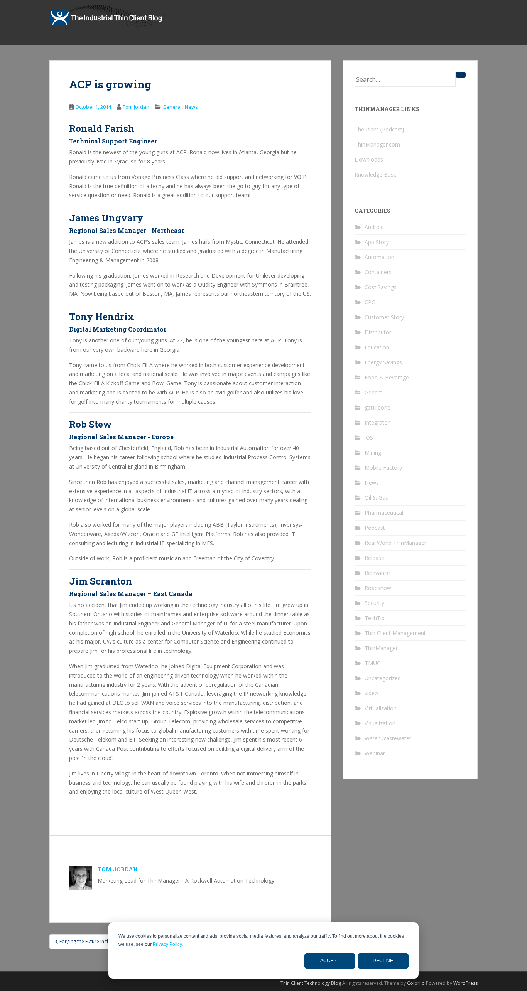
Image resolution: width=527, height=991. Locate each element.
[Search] (461, 75)
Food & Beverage (387, 377)
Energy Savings (383, 362)
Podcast (375, 527)
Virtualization (381, 708)
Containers (378, 272)
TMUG (373, 663)
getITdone (377, 407)
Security (374, 603)
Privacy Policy (167, 944)
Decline (383, 960)
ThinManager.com (377, 144)
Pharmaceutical (384, 512)
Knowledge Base (376, 174)
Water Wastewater (388, 738)
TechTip (375, 618)
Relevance (377, 572)
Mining (373, 452)
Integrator (377, 422)
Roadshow (378, 588)
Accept (329, 960)
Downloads (369, 159)
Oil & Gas (376, 497)
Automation (379, 257)
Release (374, 557)
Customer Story (384, 317)
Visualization (380, 723)
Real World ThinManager (395, 542)
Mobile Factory (383, 467)
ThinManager (381, 648)
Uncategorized (383, 678)
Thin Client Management (395, 633)
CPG (370, 302)
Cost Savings (381, 287)
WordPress (465, 983)
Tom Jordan (136, 106)
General (172, 106)
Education (377, 347)
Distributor (378, 332)
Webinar (375, 753)
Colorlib (416, 983)
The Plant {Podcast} (379, 129)
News (191, 106)
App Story (377, 242)
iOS (369, 437)
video (371, 693)
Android (374, 227)
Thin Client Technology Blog (310, 983)
